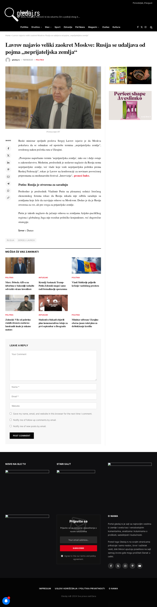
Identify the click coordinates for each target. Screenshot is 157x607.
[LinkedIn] (8, 162)
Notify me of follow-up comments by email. (34, 420)
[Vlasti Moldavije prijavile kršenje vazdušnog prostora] (86, 265)
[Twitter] (8, 155)
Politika (24, 27)
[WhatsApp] (8, 191)
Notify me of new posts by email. (29, 426)
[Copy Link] (8, 198)
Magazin (92, 27)
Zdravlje (68, 27)
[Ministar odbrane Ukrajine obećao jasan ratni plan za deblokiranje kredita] (86, 303)
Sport (57, 27)
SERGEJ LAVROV (26, 240)
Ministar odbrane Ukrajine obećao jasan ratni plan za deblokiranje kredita (85, 323)
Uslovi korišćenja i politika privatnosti (80, 588)
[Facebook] (8, 148)
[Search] (150, 27)
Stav (47, 27)
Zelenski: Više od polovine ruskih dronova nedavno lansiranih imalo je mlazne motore (18, 324)
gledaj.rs (16, 60)
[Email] (8, 176)
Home (7, 35)
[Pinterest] (8, 169)
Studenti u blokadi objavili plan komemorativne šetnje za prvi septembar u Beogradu (53, 323)
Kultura (116, 27)
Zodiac (105, 27)
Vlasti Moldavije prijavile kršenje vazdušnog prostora (85, 284)
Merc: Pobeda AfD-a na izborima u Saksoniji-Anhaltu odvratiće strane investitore (19, 286)
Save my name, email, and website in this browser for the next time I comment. (52, 413)
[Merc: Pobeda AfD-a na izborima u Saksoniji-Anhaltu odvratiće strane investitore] (20, 265)
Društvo (35, 27)
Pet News (80, 27)
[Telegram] (8, 184)
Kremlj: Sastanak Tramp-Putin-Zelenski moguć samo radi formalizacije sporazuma (53, 286)
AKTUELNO (43, 277)
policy (93, 556)
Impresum (45, 588)
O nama (113, 588)
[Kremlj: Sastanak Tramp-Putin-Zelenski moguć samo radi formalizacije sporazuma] (53, 265)
